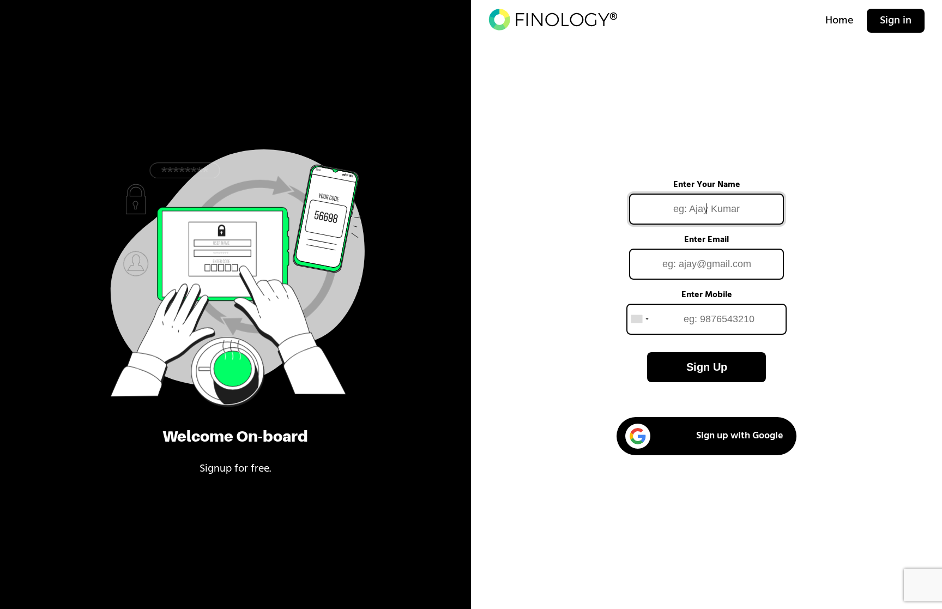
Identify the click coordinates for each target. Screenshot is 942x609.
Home (839, 20)
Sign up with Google (739, 436)
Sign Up (706, 367)
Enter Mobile (706, 295)
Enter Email (706, 240)
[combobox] (639, 319)
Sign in (895, 20)
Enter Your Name (706, 184)
